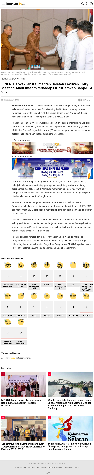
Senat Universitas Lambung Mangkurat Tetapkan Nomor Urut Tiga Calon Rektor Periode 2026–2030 (23, 446)
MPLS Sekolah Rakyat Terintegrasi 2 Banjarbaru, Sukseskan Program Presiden (21, 403)
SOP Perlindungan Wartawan (25, 467)
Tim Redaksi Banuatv (72, 467)
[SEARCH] (82, 3)
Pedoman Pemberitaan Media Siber (49, 467)
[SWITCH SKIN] (87, 3)
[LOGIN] (91, 3)
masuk (13, 358)
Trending (3, 374)
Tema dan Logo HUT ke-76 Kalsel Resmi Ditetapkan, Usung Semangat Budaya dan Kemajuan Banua (70, 446)
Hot (49, 374)
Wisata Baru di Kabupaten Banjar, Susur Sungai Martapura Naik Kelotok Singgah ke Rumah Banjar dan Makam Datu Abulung (70, 404)
